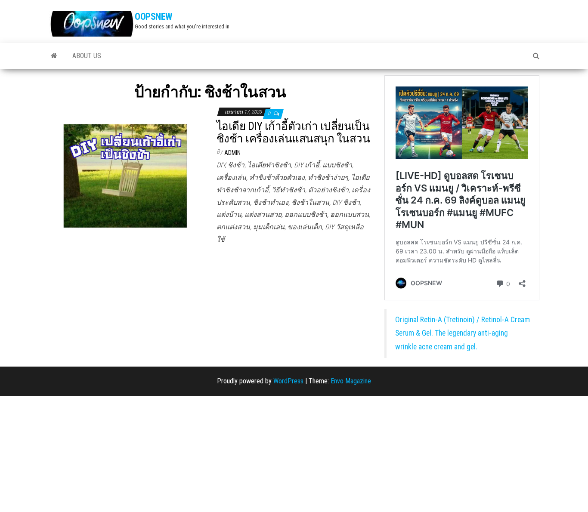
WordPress (288, 381)
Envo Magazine (351, 381)
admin (232, 152)
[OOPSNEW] (54, 56)
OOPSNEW (153, 16)
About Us (86, 56)
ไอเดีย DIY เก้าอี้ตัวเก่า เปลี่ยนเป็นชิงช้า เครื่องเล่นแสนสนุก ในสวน (293, 132)
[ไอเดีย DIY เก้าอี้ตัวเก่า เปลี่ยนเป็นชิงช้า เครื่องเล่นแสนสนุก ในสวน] (126, 174)
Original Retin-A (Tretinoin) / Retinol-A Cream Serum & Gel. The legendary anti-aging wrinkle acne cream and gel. (462, 333)
